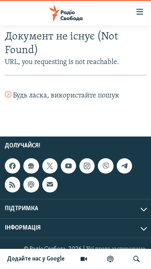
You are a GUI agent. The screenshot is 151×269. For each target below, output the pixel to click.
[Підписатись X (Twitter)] (50, 166)
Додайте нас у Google (36, 259)
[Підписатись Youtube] (68, 166)
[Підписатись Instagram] (87, 166)
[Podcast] (31, 184)
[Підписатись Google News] (31, 166)
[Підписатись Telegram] (124, 166)
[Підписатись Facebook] (12, 166)
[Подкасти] (110, 259)
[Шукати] (136, 259)
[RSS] (12, 184)
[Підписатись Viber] (105, 166)
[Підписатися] (50, 184)
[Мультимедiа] (84, 259)
